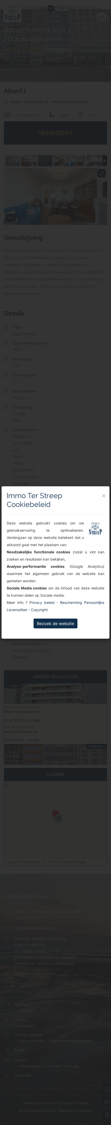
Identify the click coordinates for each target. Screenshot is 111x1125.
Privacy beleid (41, 602)
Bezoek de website (55, 623)
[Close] (103, 496)
